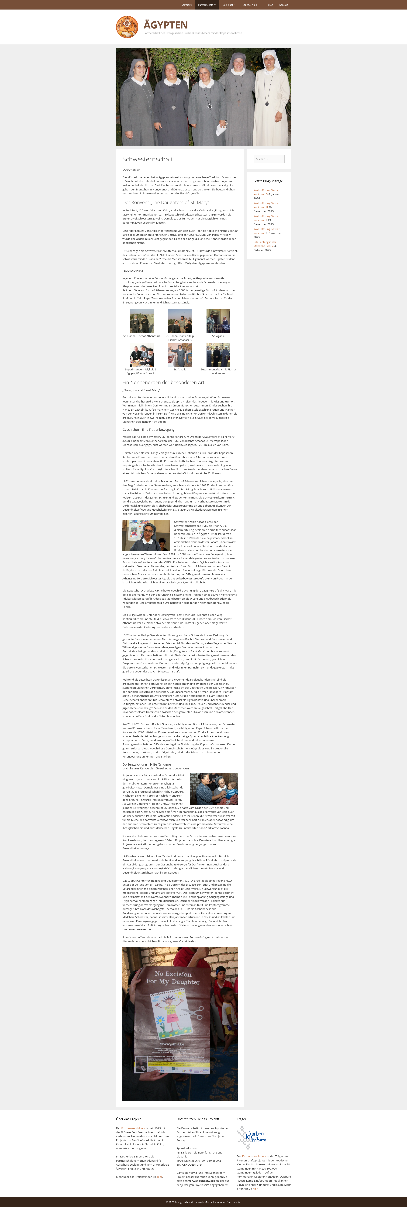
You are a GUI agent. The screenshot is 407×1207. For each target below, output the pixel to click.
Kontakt (283, 4)
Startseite (187, 4)
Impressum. (219, 1202)
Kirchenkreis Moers (133, 1128)
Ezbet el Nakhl (250, 4)
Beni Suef (228, 4)
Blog (270, 4)
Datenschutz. (234, 1202)
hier (159, 1177)
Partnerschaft (205, 4)
